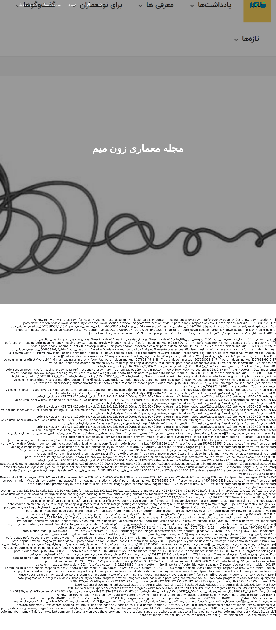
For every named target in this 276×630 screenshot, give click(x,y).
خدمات (72, 4)
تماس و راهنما (52, 4)
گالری (87, 4)
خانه (100, 4)
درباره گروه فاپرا (27, 4)
